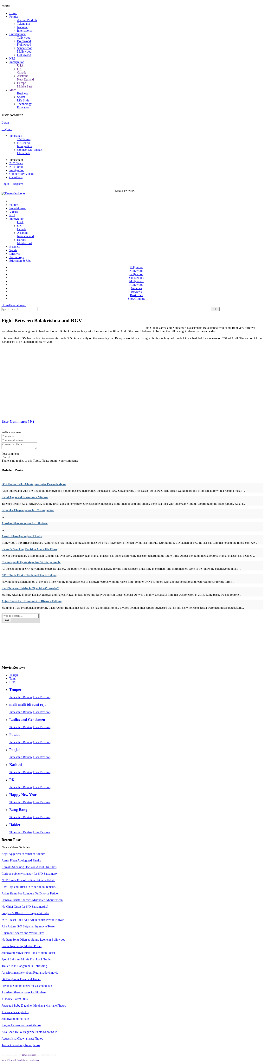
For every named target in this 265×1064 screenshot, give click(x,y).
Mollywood (24, 51)
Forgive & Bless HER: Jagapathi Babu (25, 913)
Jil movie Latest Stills (15, 999)
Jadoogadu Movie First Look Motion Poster (28, 952)
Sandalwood (24, 48)
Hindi (12, 682)
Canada (21, 72)
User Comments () (18, 421)
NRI (12, 58)
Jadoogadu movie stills (15, 1018)
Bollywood (24, 41)
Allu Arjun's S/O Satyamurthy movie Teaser (28, 926)
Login (5, 122)
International (24, 30)
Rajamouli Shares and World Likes (23, 933)
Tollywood (23, 37)
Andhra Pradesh (27, 20)
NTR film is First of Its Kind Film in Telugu (29, 575)
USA (20, 65)
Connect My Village (29, 149)
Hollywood (24, 55)
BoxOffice (136, 295)
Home (13, 13)
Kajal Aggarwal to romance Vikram (25, 497)
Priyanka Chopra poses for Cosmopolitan (28, 510)
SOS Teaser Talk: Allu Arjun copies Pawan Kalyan (34, 484)
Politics (13, 16)
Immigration (16, 62)
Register (7, 129)
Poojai (14, 750)
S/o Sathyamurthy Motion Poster (22, 946)
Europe (21, 83)
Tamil (12, 678)
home (4, 1060)
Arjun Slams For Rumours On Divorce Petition (31, 601)
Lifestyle (14, 253)
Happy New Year (22, 795)
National (22, 27)
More (12, 90)
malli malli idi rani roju (28, 704)
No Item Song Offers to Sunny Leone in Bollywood (33, 939)
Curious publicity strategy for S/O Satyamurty (31, 562)
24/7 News (23, 139)
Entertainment (17, 34)
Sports (21, 97)
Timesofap (15, 135)
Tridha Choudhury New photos (21, 1045)
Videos (13, 211)
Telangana (23, 23)
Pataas (14, 734)
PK (12, 780)
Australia (22, 76)
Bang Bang (18, 810)
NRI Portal (23, 142)
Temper (15, 689)
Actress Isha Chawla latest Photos (22, 1038)
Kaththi (15, 765)
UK (19, 69)
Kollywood (24, 44)
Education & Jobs (20, 260)
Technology (24, 104)
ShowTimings (136, 298)
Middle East (24, 86)
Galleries (136, 288)
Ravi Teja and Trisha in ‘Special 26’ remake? (30, 588)
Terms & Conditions (17, 1060)
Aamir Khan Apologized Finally (22, 536)
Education (23, 107)
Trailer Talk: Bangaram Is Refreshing (24, 966)
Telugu (13, 675)
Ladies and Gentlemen (27, 720)
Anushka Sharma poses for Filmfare (25, 523)
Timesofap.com (29, 1055)
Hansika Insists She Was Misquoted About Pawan (32, 900)
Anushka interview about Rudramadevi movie (30, 972)
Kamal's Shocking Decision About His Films (29, 549)
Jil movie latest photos (15, 1012)
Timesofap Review (20, 697)
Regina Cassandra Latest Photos (21, 1025)
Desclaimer (34, 1060)
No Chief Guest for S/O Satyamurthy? (25, 906)
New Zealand (25, 79)
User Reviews (41, 697)
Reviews (136, 291)
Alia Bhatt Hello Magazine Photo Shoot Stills (29, 1032)
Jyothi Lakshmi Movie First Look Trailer (26, 959)
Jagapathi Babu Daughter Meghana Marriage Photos (34, 1005)
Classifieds (23, 153)
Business (22, 93)
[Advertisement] (72, 313)
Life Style (23, 100)
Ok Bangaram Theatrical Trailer (21, 979)
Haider (14, 825)
